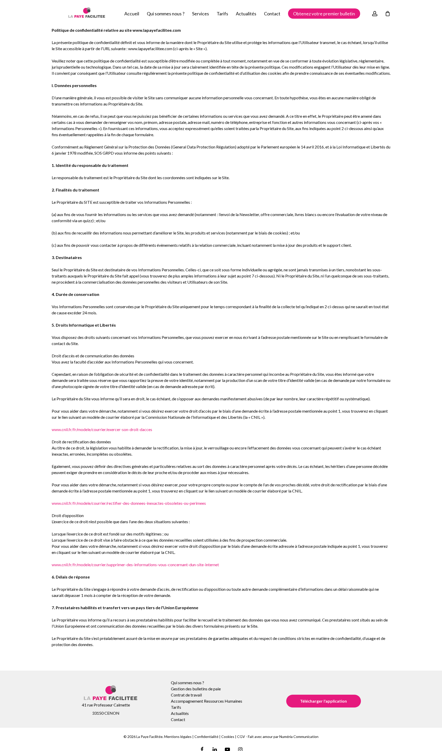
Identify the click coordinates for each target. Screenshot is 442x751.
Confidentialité (206, 736)
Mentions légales (178, 736)
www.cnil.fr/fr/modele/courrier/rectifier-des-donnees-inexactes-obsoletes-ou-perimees (129, 503)
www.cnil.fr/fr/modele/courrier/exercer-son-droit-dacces (102, 429)
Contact (178, 719)
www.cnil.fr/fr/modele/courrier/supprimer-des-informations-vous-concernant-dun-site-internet (135, 564)
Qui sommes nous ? (187, 682)
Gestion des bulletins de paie (196, 688)
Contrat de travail (186, 694)
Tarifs (176, 707)
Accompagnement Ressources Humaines (206, 701)
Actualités (180, 713)
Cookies (227, 736)
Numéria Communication (298, 736)
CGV (241, 736)
